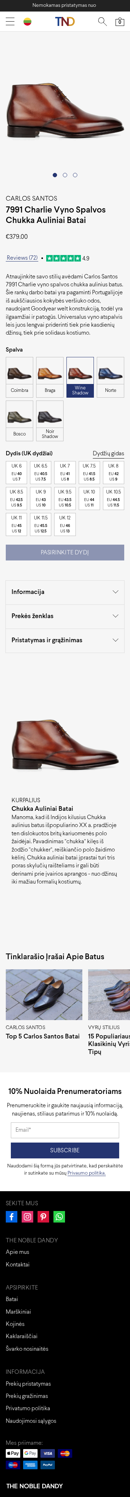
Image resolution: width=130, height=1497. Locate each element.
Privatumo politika (28, 1408)
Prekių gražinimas (27, 1396)
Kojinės (15, 1324)
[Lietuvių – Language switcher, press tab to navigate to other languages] (30, 21)
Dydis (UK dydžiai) (29, 453)
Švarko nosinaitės (27, 1349)
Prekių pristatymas (28, 1384)
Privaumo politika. (87, 1173)
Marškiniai (18, 1312)
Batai (12, 1299)
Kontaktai (18, 1265)
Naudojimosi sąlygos (31, 1421)
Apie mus (17, 1252)
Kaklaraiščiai (22, 1336)
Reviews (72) (22, 258)
